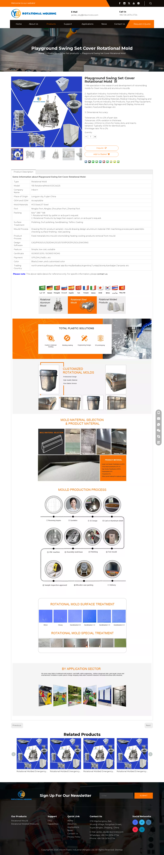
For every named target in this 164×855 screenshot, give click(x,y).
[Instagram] (138, 3)
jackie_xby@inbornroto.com (84, 15)
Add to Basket (100, 154)
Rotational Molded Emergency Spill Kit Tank (98, 771)
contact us (102, 274)
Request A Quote (142, 24)
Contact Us (72, 833)
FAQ (50, 821)
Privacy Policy (74, 837)
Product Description (23, 172)
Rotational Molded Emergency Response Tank (132, 771)
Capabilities (53, 824)
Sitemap (119, 850)
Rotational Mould (19, 821)
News (70, 830)
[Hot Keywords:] (150, 3)
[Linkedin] (124, 3)
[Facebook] (119, 3)
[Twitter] (129, 3)
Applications (73, 827)
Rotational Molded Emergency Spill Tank (65, 771)
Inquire (99, 148)
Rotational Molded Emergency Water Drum (32, 771)
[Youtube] (134, 3)
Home (70, 821)
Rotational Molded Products (25, 824)
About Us (71, 824)
